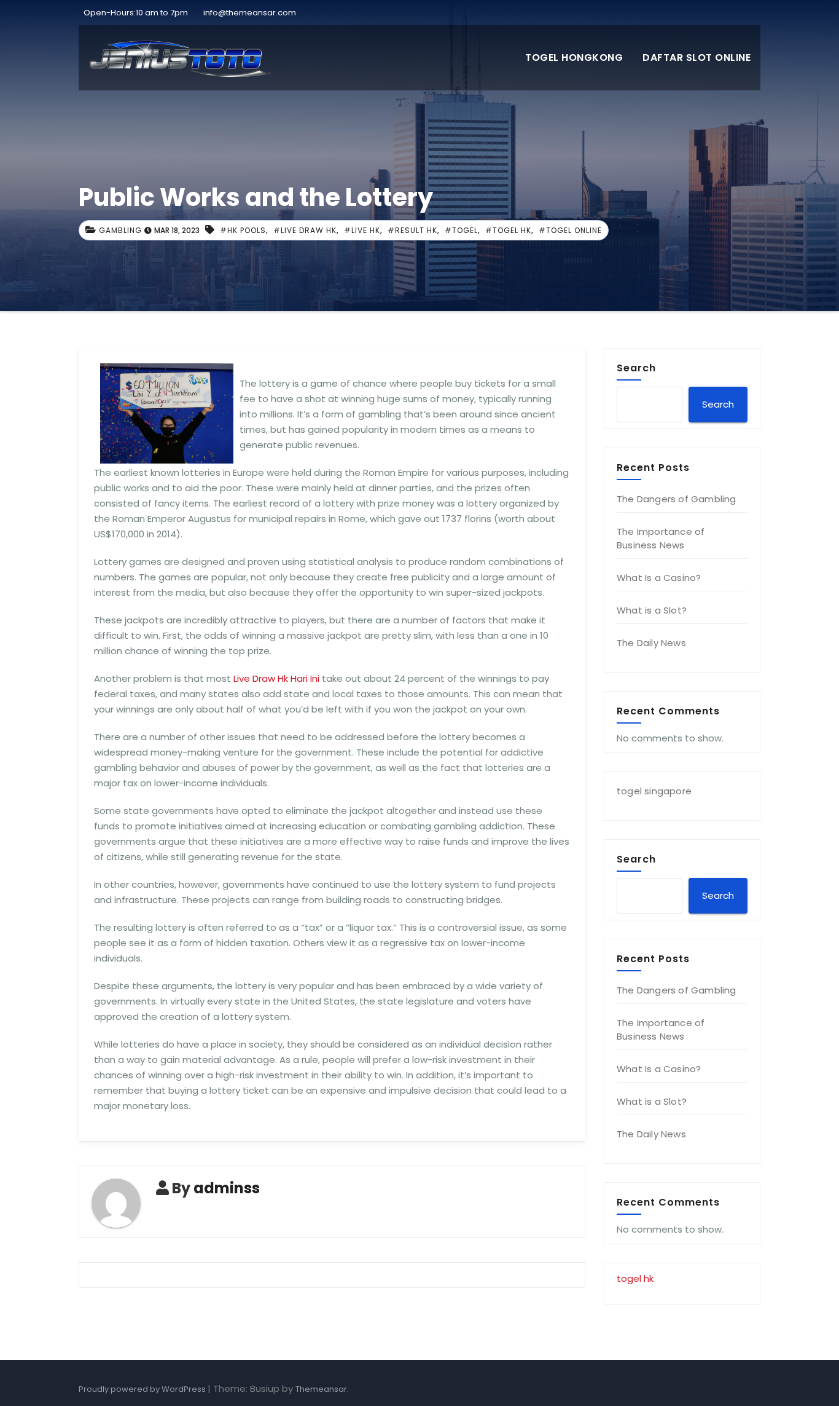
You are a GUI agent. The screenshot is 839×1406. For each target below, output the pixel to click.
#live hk (362, 230)
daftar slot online (696, 57)
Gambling (120, 230)
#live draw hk (305, 230)
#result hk (412, 230)
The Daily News (651, 642)
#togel (461, 230)
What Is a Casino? (659, 577)
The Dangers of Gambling (676, 498)
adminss (226, 1188)
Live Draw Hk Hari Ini (276, 678)
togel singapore (654, 790)
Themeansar (321, 1389)
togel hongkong (574, 57)
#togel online (570, 230)
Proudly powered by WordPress (143, 1389)
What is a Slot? (652, 610)
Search (636, 367)
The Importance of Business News (660, 538)
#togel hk (508, 230)
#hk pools (243, 230)
